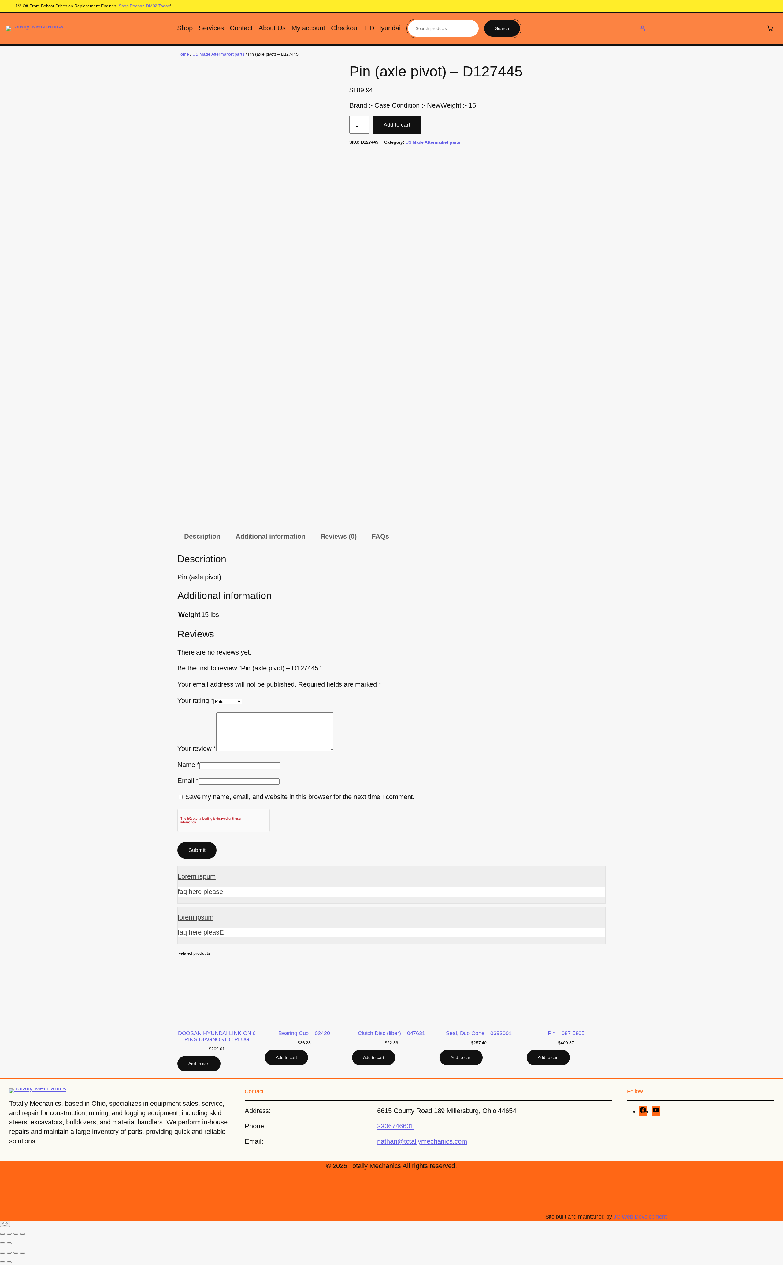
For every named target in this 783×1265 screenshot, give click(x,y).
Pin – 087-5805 (566, 1033)
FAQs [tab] (380, 536)
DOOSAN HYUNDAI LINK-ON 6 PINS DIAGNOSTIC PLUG (217, 1036)
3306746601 (395, 1126)
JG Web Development (640, 1217)
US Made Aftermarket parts (218, 54)
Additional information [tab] (270, 536)
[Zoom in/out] (2, 1234)
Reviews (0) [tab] (339, 536)
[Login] (642, 28)
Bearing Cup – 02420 (304, 1033)
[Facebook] (643, 1111)
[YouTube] (656, 1111)
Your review (196, 748)
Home (183, 54)
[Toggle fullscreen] (9, 1234)
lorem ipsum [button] (195, 917)
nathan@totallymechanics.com (422, 1141)
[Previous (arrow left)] (2, 1243)
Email (188, 780)
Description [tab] (202, 536)
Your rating (195, 700)
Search (502, 28)
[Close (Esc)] (22, 1234)
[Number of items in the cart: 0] (770, 28)
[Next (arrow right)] (9, 1243)
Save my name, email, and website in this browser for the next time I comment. (299, 797)
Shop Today (144, 5)
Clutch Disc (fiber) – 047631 (391, 1033)
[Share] (15, 1234)
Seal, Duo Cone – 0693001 (479, 1033)
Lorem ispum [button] (197, 876)
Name (188, 765)
